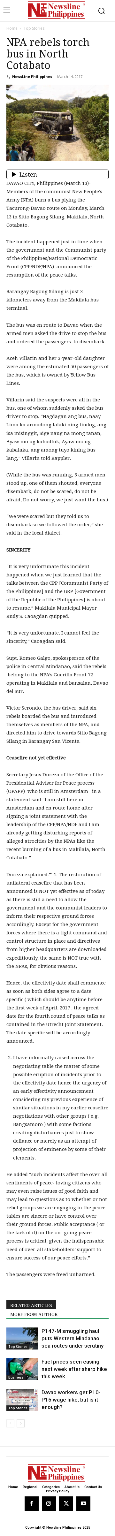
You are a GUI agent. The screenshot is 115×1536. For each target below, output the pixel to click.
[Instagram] (49, 1503)
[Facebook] (32, 1503)
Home (12, 28)
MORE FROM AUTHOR (33, 1314)
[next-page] (21, 1423)
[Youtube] (83, 1503)
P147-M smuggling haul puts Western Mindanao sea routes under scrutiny (72, 1338)
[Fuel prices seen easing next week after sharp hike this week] (22, 1369)
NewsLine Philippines (32, 76)
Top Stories (34, 28)
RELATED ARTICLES (31, 1305)
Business (16, 1377)
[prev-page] (10, 1423)
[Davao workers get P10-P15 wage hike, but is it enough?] (22, 1400)
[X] (66, 1503)
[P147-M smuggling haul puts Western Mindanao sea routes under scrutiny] (22, 1338)
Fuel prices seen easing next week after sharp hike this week (74, 1369)
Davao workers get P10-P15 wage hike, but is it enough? (71, 1399)
